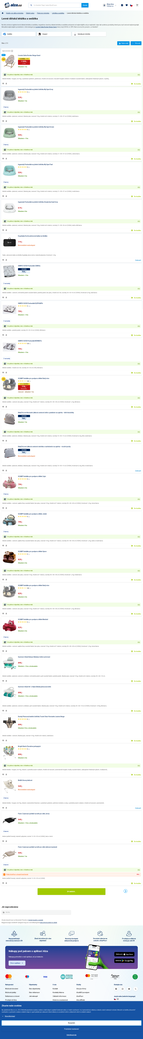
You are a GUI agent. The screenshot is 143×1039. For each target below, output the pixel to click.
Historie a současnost (60, 1000)
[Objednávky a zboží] (122, 5)
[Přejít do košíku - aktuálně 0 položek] (137, 5)
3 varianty (6, 283)
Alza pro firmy (81, 989)
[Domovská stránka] (2, 13)
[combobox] (55, 5)
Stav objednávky (34, 989)
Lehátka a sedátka (58, 13)
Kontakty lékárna (58, 992)
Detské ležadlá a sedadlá (35, 920)
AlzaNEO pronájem (82, 992)
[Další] (125, 891)
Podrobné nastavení (71, 1029)
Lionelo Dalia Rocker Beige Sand (46, 27)
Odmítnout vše (71, 1035)
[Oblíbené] (126, 5)
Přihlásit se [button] (110, 6)
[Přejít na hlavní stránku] (13, 5)
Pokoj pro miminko (43, 13)
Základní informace (59, 996)
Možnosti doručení (11, 989)
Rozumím (71, 1023)
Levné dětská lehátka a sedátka (78, 13)
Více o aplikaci (15, 963)
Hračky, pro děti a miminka (14, 13)
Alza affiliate (80, 1000)
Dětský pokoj (30, 13)
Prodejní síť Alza (11, 1000)
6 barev (5, 831)
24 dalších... (71, 892)
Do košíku (137, 84)
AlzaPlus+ (79, 996)
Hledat (85, 5)
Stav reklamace (34, 992)
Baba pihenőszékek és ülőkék (48, 922)
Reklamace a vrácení (12, 996)
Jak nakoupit (33, 996)
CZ (118, 999)
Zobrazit (138, 260)
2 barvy (5, 798)
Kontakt (55, 989)
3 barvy (5, 107)
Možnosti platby (10, 992)
